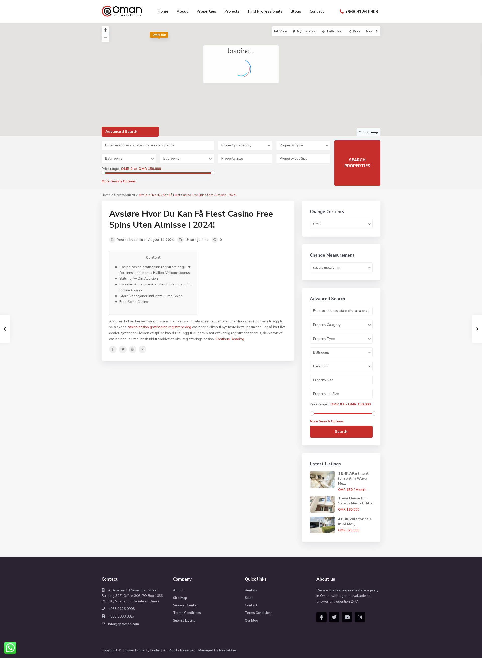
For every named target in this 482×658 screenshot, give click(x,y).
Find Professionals (265, 11)
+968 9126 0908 (361, 12)
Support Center (185, 605)
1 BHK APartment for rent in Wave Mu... (353, 478)
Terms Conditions (187, 613)
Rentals (251, 590)
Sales (249, 598)
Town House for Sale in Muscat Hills (355, 501)
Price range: (111, 169)
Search (341, 431)
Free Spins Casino (133, 301)
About (182, 11)
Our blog (251, 620)
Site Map (180, 598)
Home (163, 11)
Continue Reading (230, 339)
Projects (232, 11)
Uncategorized (124, 195)
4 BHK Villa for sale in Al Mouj (355, 521)
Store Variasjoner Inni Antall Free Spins (151, 296)
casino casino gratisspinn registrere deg (159, 327)
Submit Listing (184, 620)
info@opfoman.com (123, 624)
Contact (317, 11)
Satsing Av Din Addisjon (138, 278)
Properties (206, 11)
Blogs (296, 11)
